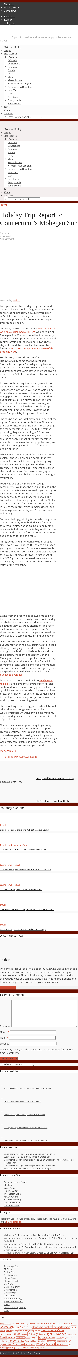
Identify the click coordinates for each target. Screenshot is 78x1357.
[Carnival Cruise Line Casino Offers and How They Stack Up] (7, 841)
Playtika (59, 1337)
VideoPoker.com (12, 1205)
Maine (11, 77)
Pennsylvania (14, 100)
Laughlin (43, 1334)
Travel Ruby (11, 1348)
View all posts (8, 987)
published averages (11, 674)
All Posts (8, 113)
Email (4, 1038)
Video (7, 110)
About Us (9, 4)
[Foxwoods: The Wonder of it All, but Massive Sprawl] (7, 821)
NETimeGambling (12, 1199)
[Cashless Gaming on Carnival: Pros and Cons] (7, 881)
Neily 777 (34, 1337)
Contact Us (10, 10)
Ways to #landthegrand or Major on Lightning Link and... (28, 1088)
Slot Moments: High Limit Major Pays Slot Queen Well (30, 1165)
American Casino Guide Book (59, 1323)
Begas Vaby (9, 1187)
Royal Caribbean (31, 1341)
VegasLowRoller (22, 1347)
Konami (24, 1334)
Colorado (12, 60)
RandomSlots (16, 1340)
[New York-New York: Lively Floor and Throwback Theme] (7, 901)
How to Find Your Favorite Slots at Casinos (22, 1101)
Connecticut (14, 63)
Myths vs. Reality (12, 47)
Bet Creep (28, 1327)
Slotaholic (42, 1341)
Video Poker (34, 1348)
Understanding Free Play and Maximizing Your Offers (29, 1153)
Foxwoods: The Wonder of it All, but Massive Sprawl (24, 830)
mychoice (28, 1337)
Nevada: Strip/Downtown (20, 87)
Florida (11, 70)
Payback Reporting (48, 1337)
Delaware (12, 67)
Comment (5, 1026)
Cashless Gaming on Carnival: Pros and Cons (21, 889)
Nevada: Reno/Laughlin (19, 83)
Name (4, 1032)
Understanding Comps (18, 845)
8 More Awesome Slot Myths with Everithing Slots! (39, 1235)
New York (13, 90)
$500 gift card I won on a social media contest (27, 330)
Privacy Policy (11, 7)
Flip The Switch (11, 1190)
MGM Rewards (7, 1337)
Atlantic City (18, 1327)
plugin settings (13, 1221)
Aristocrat (6, 1327)
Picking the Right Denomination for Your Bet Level (25, 1127)
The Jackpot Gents (12, 1193)
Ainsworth (7, 1324)
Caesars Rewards (61, 1326)
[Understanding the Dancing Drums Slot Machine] (11, 1111)
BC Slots (8, 1184)
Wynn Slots (42, 1348)
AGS (1, 1324)
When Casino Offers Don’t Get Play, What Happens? (39, 1244)
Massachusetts (15, 80)
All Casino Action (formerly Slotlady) (27, 1323)
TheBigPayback (46, 1344)
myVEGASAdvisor (12, 1196)
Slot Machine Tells (62, 1341)
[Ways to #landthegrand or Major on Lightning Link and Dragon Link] (11, 1085)
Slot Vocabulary (15, 1344)
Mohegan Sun (8, 751)
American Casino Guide (15, 1182)
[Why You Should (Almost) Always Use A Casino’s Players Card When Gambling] (11, 1137)
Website (4, 1043)
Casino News (6, 865)
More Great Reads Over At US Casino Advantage (27, 1168)
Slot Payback (10, 57)
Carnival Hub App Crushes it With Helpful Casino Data (25, 869)
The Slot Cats (62, 1344)
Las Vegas (34, 1334)
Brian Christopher (42, 1326)
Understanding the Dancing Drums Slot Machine (24, 1114)
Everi (8, 1330)
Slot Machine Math (51, 1341)
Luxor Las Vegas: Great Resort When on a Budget (23, 929)
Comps (7, 50)
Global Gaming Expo (25, 1330)
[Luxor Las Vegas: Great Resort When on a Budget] (7, 921)
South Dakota (14, 103)
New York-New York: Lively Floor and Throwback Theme (27, 909)
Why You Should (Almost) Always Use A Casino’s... (26, 1140)
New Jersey (13, 97)
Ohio (10, 93)
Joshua (16, 300)
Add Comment (7, 238)
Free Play (15, 1331)
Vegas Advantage (12, 1202)
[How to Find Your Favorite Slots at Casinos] (11, 1098)
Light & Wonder (56, 1334)
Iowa (10, 73)
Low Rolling (71, 1334)
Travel (7, 106)
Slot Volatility (31, 1344)
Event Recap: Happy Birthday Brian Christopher (27, 1156)
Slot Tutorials (10, 53)
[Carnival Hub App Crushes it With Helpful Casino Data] (7, 861)
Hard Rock (37, 1331)
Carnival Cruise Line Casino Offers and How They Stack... (27, 849)
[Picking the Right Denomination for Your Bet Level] (11, 1124)
